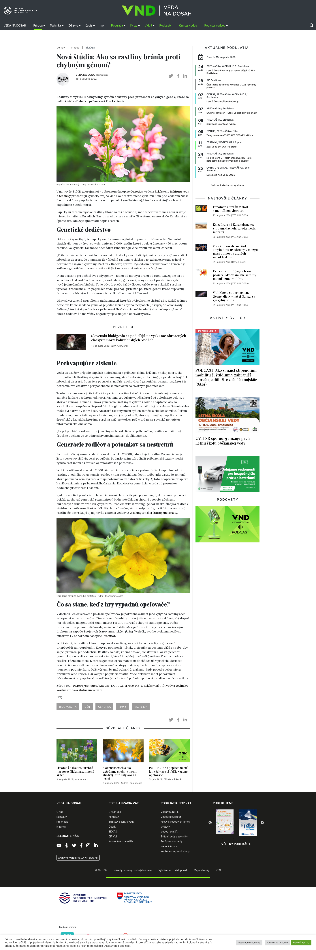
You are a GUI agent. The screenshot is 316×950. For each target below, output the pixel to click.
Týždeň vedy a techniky (174, 836)
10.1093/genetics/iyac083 (91, 685)
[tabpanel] (224, 822)
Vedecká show (169, 846)
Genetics (136, 191)
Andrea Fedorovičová (131, 783)
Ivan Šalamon (81, 779)
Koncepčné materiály (121, 841)
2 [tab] (228, 839)
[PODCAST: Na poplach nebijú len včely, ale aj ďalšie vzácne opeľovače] (169, 752)
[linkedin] (185, 76)
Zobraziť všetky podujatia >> (227, 185)
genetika (104, 706)
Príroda (75, 47)
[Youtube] (59, 845)
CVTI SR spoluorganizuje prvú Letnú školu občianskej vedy (222, 440)
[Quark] (248, 822)
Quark (112, 826)
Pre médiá (62, 821)
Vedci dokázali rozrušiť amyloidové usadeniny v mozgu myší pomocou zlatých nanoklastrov (235, 251)
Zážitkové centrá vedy (121, 821)
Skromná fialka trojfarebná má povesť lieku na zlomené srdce (75, 771)
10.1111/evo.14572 (130, 685)
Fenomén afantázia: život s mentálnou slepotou (230, 208)
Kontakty (62, 816)
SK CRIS (113, 831)
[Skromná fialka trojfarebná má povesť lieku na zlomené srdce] (77, 752)
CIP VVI (113, 836)
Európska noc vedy (171, 841)
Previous (210, 823)
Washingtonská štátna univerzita (79, 690)
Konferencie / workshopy (175, 851)
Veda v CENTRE (170, 811)
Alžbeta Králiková (172, 779)
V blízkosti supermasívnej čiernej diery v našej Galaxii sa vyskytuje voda (234, 296)
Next (262, 823)
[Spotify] (66, 845)
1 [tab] (222, 839)
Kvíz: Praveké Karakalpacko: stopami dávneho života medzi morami (234, 228)
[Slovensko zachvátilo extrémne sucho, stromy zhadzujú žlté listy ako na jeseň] (123, 752)
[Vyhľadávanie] (311, 25)
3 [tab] (233, 839)
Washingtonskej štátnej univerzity (153, 512)
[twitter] (171, 76)
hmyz (122, 706)
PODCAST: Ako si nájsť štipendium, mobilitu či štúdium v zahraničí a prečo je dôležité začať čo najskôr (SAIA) (226, 376)
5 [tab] (244, 839)
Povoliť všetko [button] (301, 942)
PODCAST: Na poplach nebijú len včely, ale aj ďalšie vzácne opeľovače (168, 771)
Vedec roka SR (169, 831)
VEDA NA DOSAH (86, 74)
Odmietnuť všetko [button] (277, 942)
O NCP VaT (115, 811)
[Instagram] (88, 845)
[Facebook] (81, 845)
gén (87, 706)
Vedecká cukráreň (171, 816)
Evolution (109, 636)
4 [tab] (239, 839)
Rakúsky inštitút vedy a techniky (165, 685)
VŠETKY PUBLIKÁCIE (236, 844)
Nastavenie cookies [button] (249, 942)
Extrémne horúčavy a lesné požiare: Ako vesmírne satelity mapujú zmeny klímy (234, 275)
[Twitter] (74, 845)
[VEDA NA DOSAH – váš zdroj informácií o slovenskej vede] (156, 10)
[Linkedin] (96, 845)
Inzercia (61, 826)
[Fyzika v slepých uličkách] (225, 822)
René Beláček (239, 262)
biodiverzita (67, 706)
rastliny (140, 706)
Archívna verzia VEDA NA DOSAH (78, 857)
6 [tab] (250, 839)
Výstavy (165, 826)
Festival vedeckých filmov (175, 821)
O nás (60, 811)
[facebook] (178, 76)
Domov (61, 47)
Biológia (90, 47)
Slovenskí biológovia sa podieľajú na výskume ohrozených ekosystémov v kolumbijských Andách (138, 337)
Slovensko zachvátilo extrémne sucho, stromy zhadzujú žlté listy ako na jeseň (120, 773)
